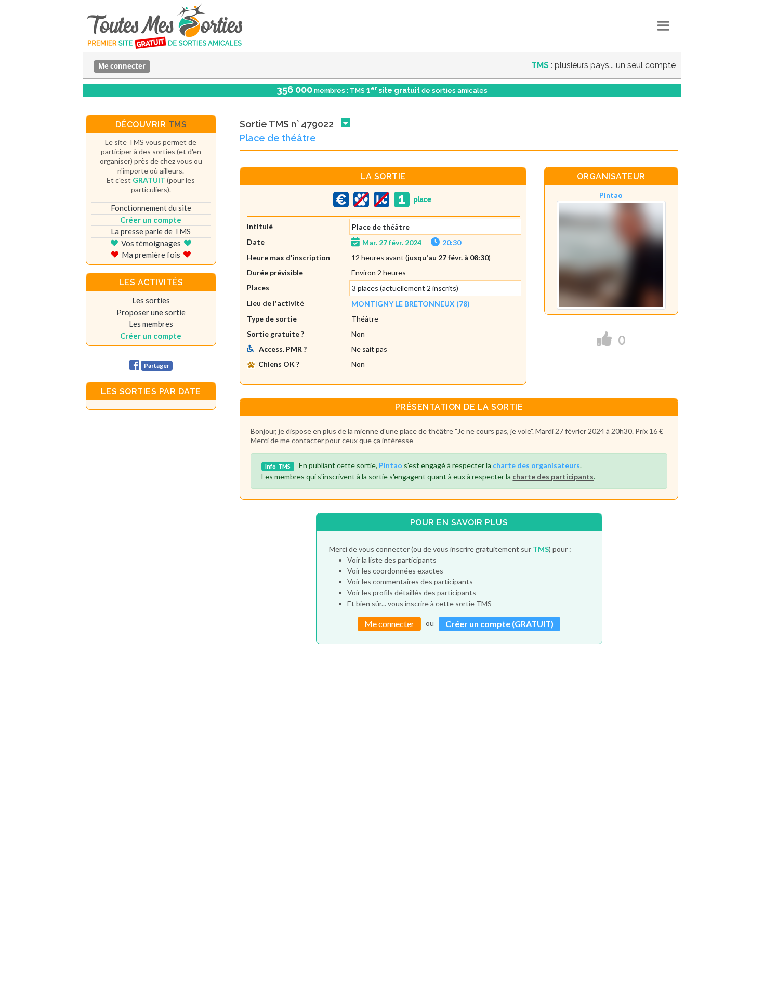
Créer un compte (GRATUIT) (499, 624)
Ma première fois (150, 254)
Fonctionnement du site (151, 207)
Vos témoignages (151, 243)
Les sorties (151, 300)
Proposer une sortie (151, 312)
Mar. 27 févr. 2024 (391, 242)
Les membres (151, 323)
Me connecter (122, 66)
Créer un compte (150, 219)
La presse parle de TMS (151, 231)
